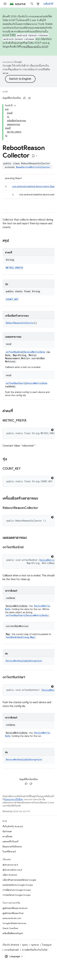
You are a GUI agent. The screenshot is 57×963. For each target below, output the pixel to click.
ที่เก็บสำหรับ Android (13, 826)
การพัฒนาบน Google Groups (17, 889)
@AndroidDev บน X (12, 869)
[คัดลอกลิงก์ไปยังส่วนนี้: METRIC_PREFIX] (29, 421)
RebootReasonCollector (20, 322)
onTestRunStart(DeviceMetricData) (27, 615)
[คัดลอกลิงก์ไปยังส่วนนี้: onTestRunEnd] (26, 547)
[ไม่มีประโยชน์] (29, 98)
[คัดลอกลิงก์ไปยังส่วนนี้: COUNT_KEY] (24, 469)
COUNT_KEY (12, 299)
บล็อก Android (10, 874)
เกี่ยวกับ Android (11, 945)
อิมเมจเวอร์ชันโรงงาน (12, 846)
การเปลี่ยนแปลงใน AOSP (34, 46)
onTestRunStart (15, 383)
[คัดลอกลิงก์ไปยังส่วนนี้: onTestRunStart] (28, 677)
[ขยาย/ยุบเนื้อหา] (15, 106)
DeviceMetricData (34, 351)
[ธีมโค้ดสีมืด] (52, 430)
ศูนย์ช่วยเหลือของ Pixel (13, 913)
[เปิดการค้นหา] (32, 4)
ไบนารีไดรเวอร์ (9, 851)
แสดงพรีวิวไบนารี (10, 841)
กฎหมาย (35, 945)
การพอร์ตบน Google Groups (16, 895)
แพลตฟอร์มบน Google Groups (18, 884)
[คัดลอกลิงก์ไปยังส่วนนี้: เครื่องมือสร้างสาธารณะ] (41, 498)
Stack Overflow (10, 928)
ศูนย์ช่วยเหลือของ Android (15, 908)
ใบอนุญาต (46, 945)
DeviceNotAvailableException (24, 660)
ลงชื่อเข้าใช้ (48, 3)
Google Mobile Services (14, 923)
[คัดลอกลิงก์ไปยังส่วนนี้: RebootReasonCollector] (41, 508)
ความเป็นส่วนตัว (11, 950)
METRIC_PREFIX (14, 267)
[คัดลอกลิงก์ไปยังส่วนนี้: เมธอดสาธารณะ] (30, 538)
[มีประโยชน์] (24, 98)
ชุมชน (25, 945)
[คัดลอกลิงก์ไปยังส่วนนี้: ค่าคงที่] (16, 411)
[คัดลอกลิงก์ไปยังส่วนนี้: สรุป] (12, 241)
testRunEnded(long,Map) (20, 637)
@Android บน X (10, 864)
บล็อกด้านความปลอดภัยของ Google (19, 879)
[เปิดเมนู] (5, 4)
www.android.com (12, 918)
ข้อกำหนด (7, 831)
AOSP (5, 91)
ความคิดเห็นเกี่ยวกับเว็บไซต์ (34, 950)
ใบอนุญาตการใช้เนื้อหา (14, 799)
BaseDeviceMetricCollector (33, 167)
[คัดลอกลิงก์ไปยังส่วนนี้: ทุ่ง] (10, 459)
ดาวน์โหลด (7, 836)
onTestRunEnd (14, 351)
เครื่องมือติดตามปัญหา (13, 933)
